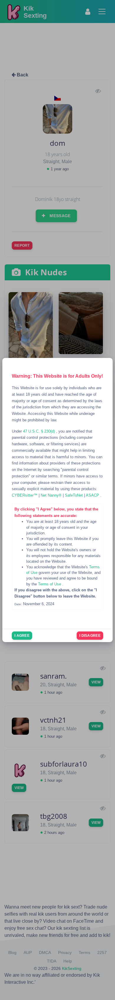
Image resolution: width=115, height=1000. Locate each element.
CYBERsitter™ (25, 495)
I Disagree (90, 636)
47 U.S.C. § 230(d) (39, 431)
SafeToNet (74, 495)
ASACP (93, 495)
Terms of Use (50, 584)
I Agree (21, 636)
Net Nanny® (52, 495)
